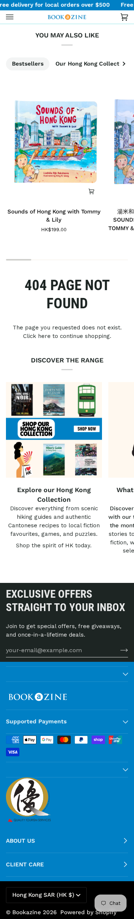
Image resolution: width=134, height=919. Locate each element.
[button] (67, 674)
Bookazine (26, 912)
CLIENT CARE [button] (25, 864)
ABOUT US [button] (20, 840)
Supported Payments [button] (36, 721)
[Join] (118, 650)
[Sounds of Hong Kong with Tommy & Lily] (54, 142)
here (44, 336)
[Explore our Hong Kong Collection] (54, 430)
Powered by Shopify (88, 912)
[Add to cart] (91, 191)
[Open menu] (17, 17)
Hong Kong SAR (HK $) (43, 895)
